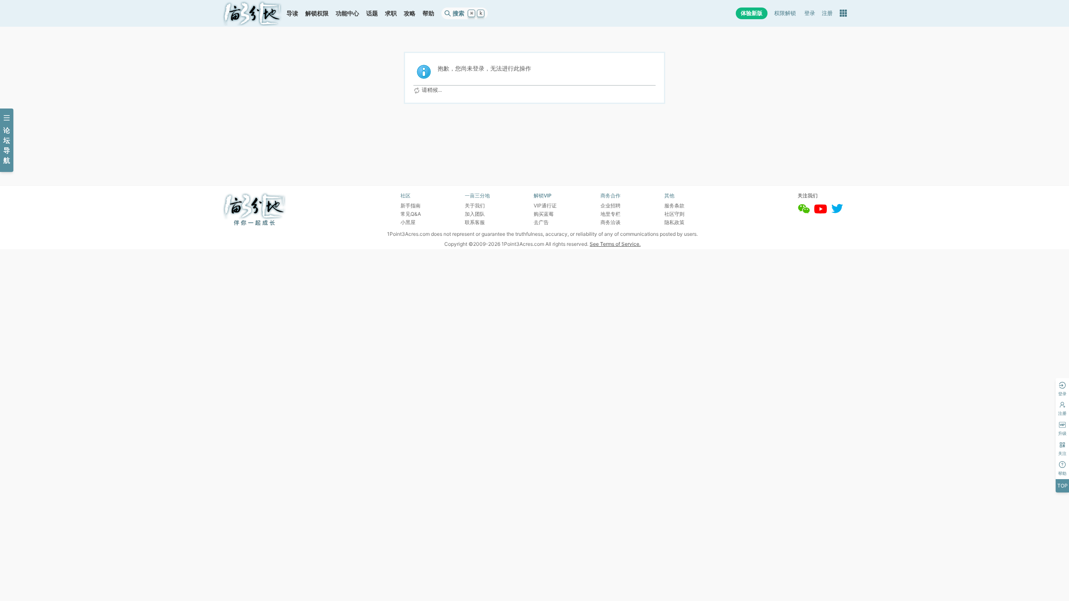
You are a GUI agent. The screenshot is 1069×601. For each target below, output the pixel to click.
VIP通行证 (545, 205)
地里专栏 (610, 214)
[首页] (252, 13)
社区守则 (674, 214)
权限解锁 (785, 13)
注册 (827, 13)
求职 (391, 13)
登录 (809, 13)
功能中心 (347, 13)
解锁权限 (317, 13)
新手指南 (410, 205)
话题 (372, 13)
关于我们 (475, 205)
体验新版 (751, 13)
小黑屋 (407, 222)
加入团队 (475, 214)
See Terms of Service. (615, 244)
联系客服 (475, 222)
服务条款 (674, 205)
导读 (292, 13)
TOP (1062, 485)
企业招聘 (610, 205)
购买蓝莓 (544, 214)
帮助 (428, 13)
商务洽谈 (610, 222)
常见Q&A (410, 214)
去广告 (541, 222)
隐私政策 (674, 222)
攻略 (409, 13)
